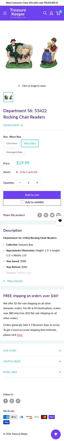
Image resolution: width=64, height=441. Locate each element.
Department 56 (13, 125)
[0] (58, 13)
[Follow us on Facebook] (5, 400)
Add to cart (32, 195)
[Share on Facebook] (39, 214)
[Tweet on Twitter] (52, 214)
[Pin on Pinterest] (46, 214)
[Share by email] (58, 214)
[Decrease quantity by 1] (19, 182)
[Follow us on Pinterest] (18, 400)
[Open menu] (5, 13)
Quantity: (8, 182)
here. (20, 334)
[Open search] (45, 13)
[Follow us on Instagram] (12, 400)
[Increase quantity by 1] (37, 182)
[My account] (51, 13)
